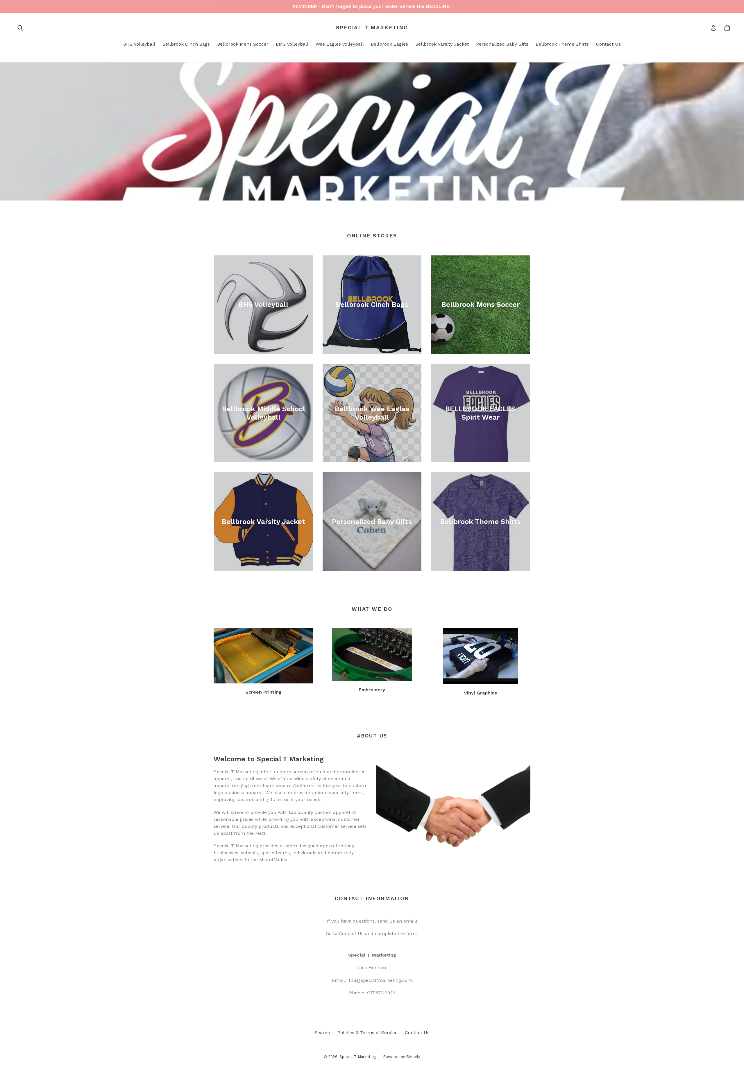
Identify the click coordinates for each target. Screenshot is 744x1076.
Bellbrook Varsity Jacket (442, 44)
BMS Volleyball (292, 44)
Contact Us (608, 44)
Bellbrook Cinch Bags (186, 44)
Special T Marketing (372, 27)
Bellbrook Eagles (389, 44)
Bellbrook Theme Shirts (562, 44)
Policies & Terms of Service (367, 1032)
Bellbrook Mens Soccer (243, 44)
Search (322, 1032)
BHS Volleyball (139, 44)
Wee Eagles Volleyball (340, 44)
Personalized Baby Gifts (502, 44)
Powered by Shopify (401, 1056)
